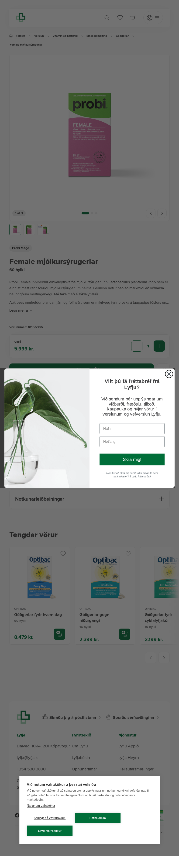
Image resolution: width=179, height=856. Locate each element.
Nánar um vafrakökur (41, 805)
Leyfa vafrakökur (50, 831)
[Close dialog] (169, 374)
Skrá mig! (132, 459)
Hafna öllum (98, 818)
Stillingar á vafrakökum (50, 818)
